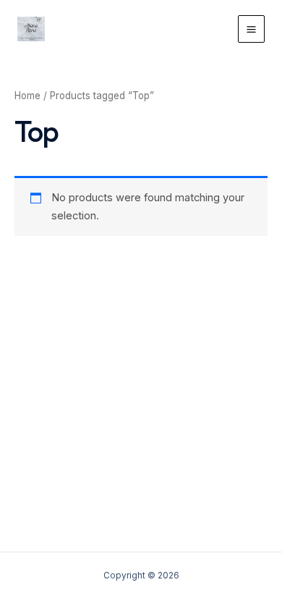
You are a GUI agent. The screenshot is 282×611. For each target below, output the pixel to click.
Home (27, 95)
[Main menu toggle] (251, 28)
